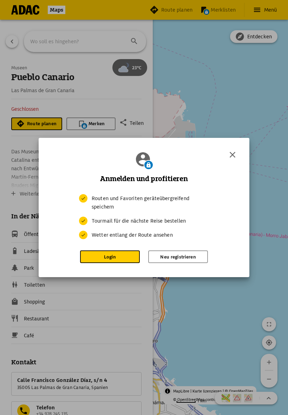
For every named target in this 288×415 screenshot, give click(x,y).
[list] (144, 216)
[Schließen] (232, 154)
